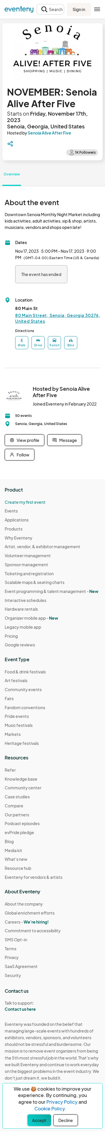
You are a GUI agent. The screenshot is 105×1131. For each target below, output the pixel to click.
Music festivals (19, 725)
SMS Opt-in (16, 939)
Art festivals (16, 680)
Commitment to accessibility (33, 930)
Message (68, 440)
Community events (23, 689)
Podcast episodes (22, 823)
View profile (28, 440)
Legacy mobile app (23, 627)
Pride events (17, 716)
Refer (10, 769)
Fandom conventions (25, 707)
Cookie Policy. (50, 1108)
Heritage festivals (22, 743)
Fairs (9, 698)
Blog (9, 841)
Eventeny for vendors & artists (33, 877)
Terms (10, 948)
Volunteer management (28, 555)
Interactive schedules (25, 600)
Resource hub (18, 868)
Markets (13, 734)
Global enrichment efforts (30, 912)
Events (11, 510)
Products (13, 528)
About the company (24, 903)
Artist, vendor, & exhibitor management (42, 546)
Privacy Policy (62, 1102)
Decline (65, 1120)
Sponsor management (26, 564)
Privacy (12, 957)
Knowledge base (21, 779)
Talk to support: (20, 1006)
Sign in (79, 9)
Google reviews (20, 644)
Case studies (17, 796)
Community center (23, 787)
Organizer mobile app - (31, 618)
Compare (14, 805)
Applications (17, 519)
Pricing (11, 636)
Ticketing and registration (29, 573)
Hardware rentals (21, 609)
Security (13, 975)
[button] (50, 9)
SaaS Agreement (21, 966)
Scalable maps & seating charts (34, 582)
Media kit (13, 850)
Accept (39, 1120)
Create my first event (25, 502)
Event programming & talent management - (51, 591)
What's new (16, 859)
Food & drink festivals (25, 671)
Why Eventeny (18, 537)
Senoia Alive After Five (49, 132)
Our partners (17, 814)
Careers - (27, 921)
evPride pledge (19, 832)
